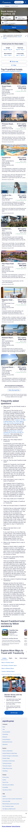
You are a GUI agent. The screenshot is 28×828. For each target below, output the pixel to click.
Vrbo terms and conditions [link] (8, 784)
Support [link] (4, 796)
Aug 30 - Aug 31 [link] (20, 49)
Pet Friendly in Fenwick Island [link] (9, 665)
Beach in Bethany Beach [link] (8, 668)
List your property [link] (6, 731)
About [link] (3, 726)
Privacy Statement (6, 826)
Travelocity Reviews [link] (6, 763)
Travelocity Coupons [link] (7, 765)
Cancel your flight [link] (6, 801)
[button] (14, 651)
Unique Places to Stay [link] (7, 768)
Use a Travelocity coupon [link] (8, 806)
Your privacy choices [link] (7, 789)
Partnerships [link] (5, 734)
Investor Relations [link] (6, 739)
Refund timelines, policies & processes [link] (10, 803)
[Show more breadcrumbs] (2, 6)
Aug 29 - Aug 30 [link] (8, 49)
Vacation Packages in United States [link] (10, 755)
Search (14, 27)
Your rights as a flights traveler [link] (9, 808)
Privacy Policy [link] (5, 777)
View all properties (14, 390)
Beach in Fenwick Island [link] (8, 662)
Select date (7, 18)
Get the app (14, 712)
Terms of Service (16, 826)
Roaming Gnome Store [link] (7, 741)
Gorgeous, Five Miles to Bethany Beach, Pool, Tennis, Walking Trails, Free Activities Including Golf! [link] (14, 421)
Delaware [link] (7, 6)
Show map (15, 61)
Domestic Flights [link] (6, 758)
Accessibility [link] (5, 787)
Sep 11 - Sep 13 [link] (20, 55)
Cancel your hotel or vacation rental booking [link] (12, 798)
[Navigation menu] (25, 2)
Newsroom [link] (4, 736)
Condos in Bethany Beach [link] (8, 671)
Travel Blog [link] (4, 770)
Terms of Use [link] (5, 782)
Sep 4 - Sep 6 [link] (7, 55)
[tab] (4, 658)
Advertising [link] (4, 744)
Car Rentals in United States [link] (8, 760)
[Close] (26, 813)
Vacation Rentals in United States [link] (9, 753)
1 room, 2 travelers (9, 23)
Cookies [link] (4, 779)
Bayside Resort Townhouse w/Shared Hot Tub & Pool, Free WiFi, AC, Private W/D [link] (13, 432)
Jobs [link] (3, 729)
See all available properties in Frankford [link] (11, 71)
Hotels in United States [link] (7, 750)
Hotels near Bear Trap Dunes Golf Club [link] (11, 674)
